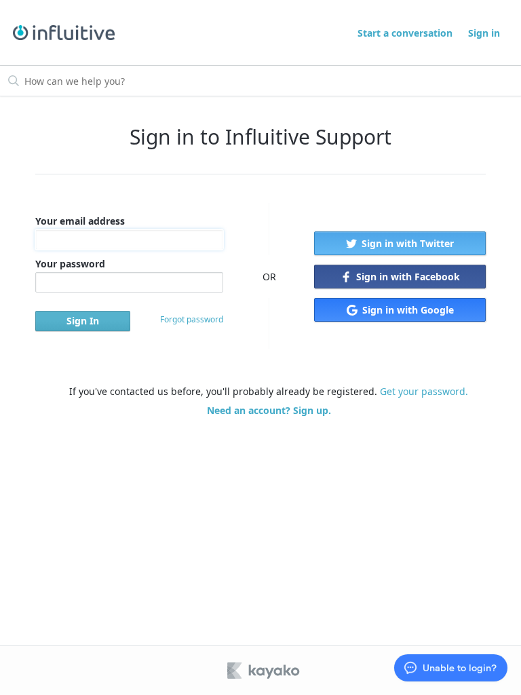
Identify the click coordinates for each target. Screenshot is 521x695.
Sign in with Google (407, 309)
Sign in (484, 32)
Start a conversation (405, 32)
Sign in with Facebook (406, 276)
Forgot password (191, 319)
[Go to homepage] (64, 33)
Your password (70, 263)
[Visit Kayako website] (264, 670)
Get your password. (424, 391)
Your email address (80, 220)
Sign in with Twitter (406, 243)
